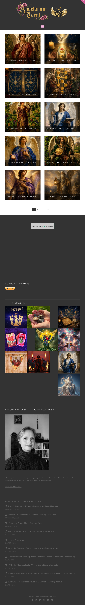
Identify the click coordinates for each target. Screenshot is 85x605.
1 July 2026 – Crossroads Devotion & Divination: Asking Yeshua (35, 581)
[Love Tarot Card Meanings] (69, 339)
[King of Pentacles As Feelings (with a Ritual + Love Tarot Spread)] (46, 339)
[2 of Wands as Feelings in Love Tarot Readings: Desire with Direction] (38, 362)
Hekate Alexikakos (16, 540)
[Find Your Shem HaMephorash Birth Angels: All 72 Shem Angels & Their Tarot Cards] (69, 317)
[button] (42, 27)
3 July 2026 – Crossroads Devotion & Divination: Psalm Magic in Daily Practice (41, 573)
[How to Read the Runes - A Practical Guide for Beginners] (38, 317)
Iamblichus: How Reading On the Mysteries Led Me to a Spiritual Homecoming (41, 556)
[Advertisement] (43, 255)
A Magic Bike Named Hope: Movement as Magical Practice (33, 506)
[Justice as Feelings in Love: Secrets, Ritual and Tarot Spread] (69, 385)
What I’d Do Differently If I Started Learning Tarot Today (32, 514)
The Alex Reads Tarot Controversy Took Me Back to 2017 (32, 531)
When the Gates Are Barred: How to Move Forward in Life (33, 548)
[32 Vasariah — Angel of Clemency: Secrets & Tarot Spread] (69, 362)
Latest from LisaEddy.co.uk (23, 501)
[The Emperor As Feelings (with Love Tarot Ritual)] (16, 362)
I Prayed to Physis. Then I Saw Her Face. (25, 523)
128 (47, 209)
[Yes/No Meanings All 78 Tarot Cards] (16, 317)
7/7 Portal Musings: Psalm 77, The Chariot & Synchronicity (33, 565)
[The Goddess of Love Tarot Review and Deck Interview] (16, 339)
